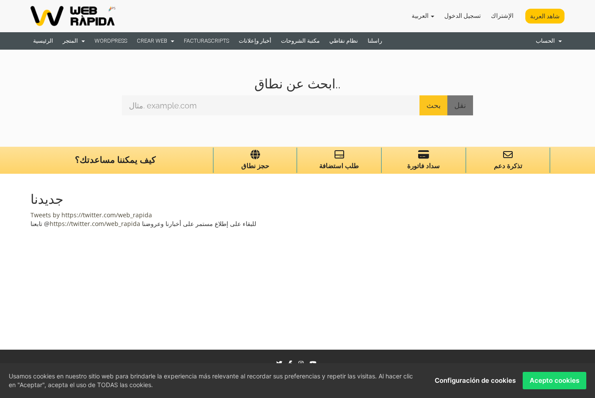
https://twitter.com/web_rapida (95, 223)
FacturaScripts (206, 40)
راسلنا (375, 40)
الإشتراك (502, 15)
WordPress (111, 40)
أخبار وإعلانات (255, 40)
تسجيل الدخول (462, 15)
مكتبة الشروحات (300, 40)
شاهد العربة (545, 16)
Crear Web (153, 40)
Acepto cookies (554, 380)
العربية (421, 15)
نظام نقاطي (343, 40)
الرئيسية (43, 40)
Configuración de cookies (475, 380)
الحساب (547, 40)
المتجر (72, 40)
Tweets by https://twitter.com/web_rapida (91, 215)
